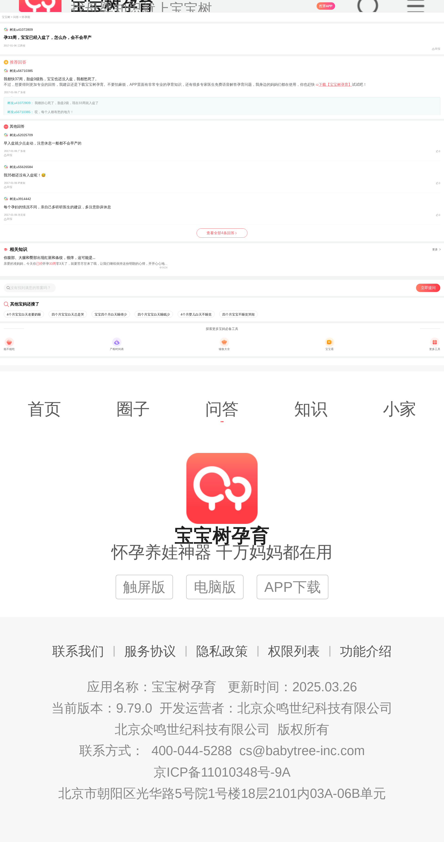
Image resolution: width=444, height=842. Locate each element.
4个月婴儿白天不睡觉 (196, 314)
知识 (310, 409)
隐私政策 (222, 651)
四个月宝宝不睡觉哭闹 (238, 314)
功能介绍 (366, 651)
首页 (44, 409)
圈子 (133, 409)
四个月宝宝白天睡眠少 (154, 314)
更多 (435, 249)
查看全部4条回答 (220, 233)
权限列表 (294, 651)
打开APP (325, 6)
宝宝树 (6, 17)
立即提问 (428, 288)
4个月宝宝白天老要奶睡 (24, 314)
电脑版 (215, 587)
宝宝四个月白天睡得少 (111, 314)
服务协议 (150, 651)
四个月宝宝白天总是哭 (68, 314)
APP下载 (292, 587)
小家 (399, 409)
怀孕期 (26, 17)
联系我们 (78, 651)
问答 (16, 17)
